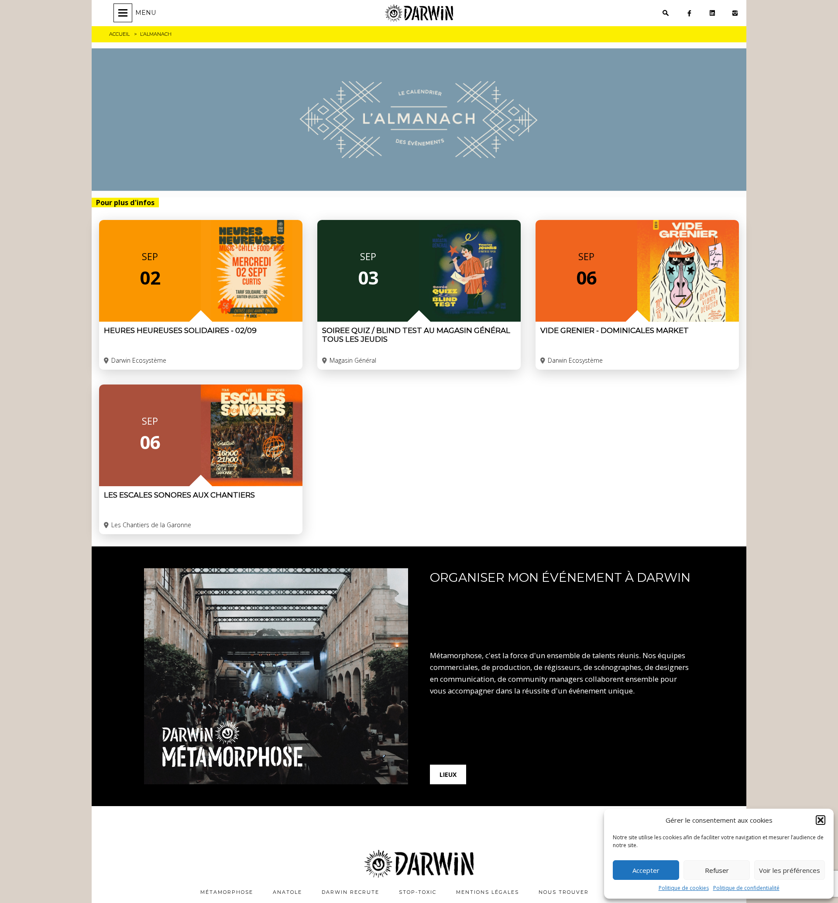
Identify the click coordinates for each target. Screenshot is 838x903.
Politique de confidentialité (746, 888)
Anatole (287, 892)
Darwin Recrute (350, 892)
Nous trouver (564, 892)
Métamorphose (226, 892)
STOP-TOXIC (417, 892)
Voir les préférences (789, 870)
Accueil (119, 34)
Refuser (717, 870)
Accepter (645, 870)
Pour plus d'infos (125, 202)
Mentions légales (487, 892)
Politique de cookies (684, 888)
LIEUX (448, 774)
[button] (820, 820)
